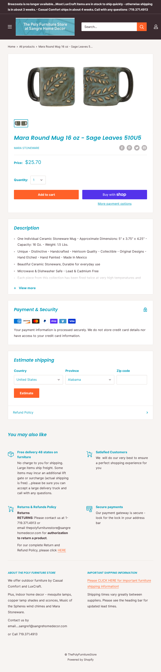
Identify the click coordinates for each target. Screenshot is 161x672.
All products (27, 46)
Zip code (123, 371)
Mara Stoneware (26, 148)
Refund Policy (23, 412)
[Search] (142, 26)
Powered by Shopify (81, 659)
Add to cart (46, 195)
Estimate (26, 393)
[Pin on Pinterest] (129, 148)
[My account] (156, 27)
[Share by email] (144, 148)
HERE (62, 550)
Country (20, 371)
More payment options (115, 204)
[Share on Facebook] (122, 148)
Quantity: (21, 180)
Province (72, 371)
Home (11, 46)
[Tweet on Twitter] (137, 148)
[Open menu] (10, 26)
